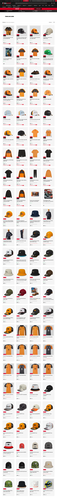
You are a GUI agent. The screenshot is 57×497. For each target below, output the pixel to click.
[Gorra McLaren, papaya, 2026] (48, 92)
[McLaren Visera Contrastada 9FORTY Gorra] (35, 407)
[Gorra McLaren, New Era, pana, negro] (22, 465)
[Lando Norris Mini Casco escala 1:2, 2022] (48, 484)
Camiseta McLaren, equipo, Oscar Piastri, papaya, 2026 (21, 99)
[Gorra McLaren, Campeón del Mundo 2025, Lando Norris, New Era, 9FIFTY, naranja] (8, 214)
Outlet (3, 5)
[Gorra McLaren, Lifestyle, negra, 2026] (22, 133)
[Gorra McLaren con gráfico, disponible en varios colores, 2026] (22, 113)
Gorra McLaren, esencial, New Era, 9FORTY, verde (8, 299)
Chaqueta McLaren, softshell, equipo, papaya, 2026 (8, 160)
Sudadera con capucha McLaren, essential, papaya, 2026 (47, 180)
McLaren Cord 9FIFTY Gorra (20, 413)
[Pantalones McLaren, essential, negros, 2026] (35, 173)
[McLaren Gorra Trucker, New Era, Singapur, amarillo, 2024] (35, 465)
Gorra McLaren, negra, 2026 (47, 119)
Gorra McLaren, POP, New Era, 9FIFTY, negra (48, 260)
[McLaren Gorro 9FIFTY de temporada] (22, 388)
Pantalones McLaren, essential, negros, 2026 (34, 180)
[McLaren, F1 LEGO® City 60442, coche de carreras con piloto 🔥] (35, 292)
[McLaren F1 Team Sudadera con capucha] (22, 330)
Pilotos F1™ (24, 5)
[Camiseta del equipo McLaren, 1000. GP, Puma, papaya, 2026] (8, 31)
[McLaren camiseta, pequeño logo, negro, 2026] (8, 173)
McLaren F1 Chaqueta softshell (34, 336)
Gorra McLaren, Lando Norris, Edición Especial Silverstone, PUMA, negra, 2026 (22, 38)
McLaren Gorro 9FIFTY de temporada (22, 394)
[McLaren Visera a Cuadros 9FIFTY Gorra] (8, 407)
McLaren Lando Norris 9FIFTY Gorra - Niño (8, 433)
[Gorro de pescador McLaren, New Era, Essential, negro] (8, 465)
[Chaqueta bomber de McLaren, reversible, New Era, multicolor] (8, 234)
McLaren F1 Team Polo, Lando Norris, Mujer (8, 395)
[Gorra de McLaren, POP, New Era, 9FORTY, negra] (35, 253)
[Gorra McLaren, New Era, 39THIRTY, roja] (22, 445)
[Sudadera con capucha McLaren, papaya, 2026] (48, 133)
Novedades (14, 5)
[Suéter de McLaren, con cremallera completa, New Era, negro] (48, 214)
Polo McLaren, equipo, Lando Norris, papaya (21, 79)
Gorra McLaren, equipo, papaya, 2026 (8, 139)
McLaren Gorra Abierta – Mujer (47, 413)
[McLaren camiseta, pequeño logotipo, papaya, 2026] (35, 153)
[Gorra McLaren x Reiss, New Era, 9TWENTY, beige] (48, 31)
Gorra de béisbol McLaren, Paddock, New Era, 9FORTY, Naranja (8, 318)
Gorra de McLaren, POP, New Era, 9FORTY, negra (34, 260)
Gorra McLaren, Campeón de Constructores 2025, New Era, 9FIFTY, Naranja (22, 221)
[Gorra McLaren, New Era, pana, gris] (48, 445)
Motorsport (35, 5)
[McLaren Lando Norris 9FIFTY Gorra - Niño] (8, 426)
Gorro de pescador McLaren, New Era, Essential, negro (8, 472)
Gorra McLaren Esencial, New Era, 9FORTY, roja (21, 299)
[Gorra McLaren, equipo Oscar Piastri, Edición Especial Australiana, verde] (48, 52)
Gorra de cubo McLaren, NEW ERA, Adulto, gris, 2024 (48, 472)
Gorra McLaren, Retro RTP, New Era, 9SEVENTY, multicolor (8, 260)
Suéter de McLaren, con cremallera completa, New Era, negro (48, 221)
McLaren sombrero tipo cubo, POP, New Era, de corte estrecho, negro (21, 260)
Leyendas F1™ (30, 5)
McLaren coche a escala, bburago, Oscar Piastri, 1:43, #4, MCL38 (34, 201)
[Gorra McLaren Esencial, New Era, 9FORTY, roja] (22, 292)
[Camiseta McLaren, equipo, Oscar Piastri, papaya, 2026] (22, 92)
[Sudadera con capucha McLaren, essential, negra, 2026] (8, 194)
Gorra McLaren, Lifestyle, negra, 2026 (22, 139)
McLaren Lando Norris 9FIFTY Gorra (8, 336)
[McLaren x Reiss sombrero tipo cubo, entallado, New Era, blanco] (8, 273)
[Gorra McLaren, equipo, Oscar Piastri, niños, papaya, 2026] (35, 31)
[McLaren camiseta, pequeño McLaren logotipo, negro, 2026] (48, 153)
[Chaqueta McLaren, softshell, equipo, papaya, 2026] (8, 153)
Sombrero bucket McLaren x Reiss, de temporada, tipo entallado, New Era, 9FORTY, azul (35, 221)
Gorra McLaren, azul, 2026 (6, 119)
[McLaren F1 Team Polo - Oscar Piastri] (35, 349)
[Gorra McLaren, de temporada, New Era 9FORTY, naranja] (48, 234)
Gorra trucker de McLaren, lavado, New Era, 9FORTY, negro (34, 241)
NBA (46, 5)
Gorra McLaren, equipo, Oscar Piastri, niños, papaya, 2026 (35, 38)
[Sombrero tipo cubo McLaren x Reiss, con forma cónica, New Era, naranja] (22, 273)
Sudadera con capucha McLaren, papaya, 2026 (47, 140)
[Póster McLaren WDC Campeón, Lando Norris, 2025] (8, 52)
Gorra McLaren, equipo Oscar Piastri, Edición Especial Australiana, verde (48, 59)
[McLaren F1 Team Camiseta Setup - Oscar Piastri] (48, 349)
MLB (49, 5)
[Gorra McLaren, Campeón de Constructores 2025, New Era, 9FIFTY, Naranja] (22, 214)
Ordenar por (4, 22)
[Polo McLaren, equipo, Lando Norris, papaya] (22, 72)
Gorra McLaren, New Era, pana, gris (48, 452)
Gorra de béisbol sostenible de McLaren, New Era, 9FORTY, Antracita (48, 299)
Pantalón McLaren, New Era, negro (21, 240)
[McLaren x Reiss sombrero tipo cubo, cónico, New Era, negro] (35, 273)
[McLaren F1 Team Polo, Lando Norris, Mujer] (8, 388)
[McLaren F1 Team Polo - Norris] (8, 369)
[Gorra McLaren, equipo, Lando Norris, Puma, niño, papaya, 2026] (8, 92)
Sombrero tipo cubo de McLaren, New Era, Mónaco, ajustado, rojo (8, 452)
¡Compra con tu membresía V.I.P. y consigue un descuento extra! (42, 0)
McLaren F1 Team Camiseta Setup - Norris (21, 376)
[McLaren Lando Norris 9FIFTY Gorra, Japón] (48, 311)
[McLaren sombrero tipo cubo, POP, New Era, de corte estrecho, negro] (22, 253)
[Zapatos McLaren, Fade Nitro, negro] (35, 72)
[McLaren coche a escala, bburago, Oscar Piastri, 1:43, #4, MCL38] (35, 194)
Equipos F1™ (19, 5)
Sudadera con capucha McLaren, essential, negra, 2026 (7, 201)
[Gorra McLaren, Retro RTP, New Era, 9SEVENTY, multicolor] (8, 253)
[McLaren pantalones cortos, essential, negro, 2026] (22, 153)
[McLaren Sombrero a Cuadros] (35, 388)
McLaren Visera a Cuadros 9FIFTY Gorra (7, 414)
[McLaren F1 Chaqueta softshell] (35, 330)
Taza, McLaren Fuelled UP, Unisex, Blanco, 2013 (34, 491)
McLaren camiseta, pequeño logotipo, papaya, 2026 (35, 160)
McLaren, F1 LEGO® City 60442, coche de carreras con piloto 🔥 (35, 299)
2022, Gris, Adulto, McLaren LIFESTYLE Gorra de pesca (20, 491)
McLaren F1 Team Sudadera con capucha (21, 337)
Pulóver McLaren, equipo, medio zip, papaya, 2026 (21, 180)
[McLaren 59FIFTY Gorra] (22, 426)
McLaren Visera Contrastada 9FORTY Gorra (35, 414)
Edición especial (8, 5)
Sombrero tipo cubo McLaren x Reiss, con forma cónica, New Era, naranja (22, 280)
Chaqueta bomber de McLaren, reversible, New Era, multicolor (7, 241)
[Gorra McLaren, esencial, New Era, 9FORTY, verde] (8, 292)
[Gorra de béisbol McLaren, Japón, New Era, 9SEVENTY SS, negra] (22, 311)
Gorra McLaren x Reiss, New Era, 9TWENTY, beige (47, 38)
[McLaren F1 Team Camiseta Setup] (48, 330)
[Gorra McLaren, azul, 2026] (8, 113)
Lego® (40, 5)
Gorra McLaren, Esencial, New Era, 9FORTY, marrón (48, 280)
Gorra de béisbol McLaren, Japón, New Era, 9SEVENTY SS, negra (21, 318)
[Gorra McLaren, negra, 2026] (48, 113)
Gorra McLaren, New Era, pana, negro (22, 471)
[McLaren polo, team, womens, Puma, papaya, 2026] (22, 52)
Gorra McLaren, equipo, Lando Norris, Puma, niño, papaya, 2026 (8, 99)
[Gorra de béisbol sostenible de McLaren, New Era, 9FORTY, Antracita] (48, 292)
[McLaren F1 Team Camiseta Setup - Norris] (22, 369)
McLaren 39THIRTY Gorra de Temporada (47, 395)
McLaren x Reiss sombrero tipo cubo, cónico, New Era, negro (35, 280)
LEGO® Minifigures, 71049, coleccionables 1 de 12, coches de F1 (48, 201)
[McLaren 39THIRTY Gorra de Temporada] (48, 388)
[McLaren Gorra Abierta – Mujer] (48, 407)
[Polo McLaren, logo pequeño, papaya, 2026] (35, 133)
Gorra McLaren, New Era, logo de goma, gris (34, 452)
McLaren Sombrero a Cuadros (34, 394)
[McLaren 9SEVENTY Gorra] (35, 426)
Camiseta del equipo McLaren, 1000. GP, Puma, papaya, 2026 (8, 38)
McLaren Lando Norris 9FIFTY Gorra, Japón (48, 318)
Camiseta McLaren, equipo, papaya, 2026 (35, 99)
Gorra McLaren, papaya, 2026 (47, 99)
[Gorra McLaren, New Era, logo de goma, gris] (35, 445)
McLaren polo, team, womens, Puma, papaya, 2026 (22, 59)
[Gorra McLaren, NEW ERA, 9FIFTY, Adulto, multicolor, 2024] (8, 484)
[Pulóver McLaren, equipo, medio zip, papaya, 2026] (22, 173)
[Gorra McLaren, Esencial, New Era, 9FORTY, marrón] (48, 273)
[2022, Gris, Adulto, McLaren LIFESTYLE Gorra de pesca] (22, 484)
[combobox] (31, 3)
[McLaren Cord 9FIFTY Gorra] (22, 407)
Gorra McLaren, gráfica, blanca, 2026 (35, 119)
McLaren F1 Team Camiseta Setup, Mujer (48, 376)
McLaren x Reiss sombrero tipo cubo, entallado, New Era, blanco (8, 280)
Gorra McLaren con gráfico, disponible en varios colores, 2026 (22, 120)
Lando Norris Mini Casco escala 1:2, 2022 (48, 491)
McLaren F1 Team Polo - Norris (7, 375)
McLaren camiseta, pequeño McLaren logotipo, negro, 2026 (48, 160)
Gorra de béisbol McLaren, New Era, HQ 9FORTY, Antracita (35, 318)
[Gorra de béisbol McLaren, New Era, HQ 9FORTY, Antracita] (35, 311)
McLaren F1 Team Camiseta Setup (47, 336)
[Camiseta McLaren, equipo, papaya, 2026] (35, 92)
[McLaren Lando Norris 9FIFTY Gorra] (8, 330)
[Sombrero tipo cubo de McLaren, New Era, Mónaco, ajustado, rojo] (8, 445)
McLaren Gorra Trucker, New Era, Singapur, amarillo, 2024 (34, 472)
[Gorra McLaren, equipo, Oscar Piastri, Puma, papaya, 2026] (48, 72)
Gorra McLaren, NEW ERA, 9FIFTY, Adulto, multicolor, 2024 (7, 491)
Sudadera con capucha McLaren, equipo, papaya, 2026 (21, 201)
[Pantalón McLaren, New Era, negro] (22, 234)
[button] (54, 3)
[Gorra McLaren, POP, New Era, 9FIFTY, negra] (48, 253)
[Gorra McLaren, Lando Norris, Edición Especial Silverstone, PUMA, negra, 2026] (22, 31)
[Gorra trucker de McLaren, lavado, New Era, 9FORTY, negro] (35, 234)
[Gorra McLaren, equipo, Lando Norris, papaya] (8, 72)
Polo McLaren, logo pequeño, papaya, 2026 (35, 140)
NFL (43, 5)
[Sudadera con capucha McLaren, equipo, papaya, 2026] (22, 194)
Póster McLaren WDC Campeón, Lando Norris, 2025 (7, 59)
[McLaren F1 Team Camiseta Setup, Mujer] (48, 369)
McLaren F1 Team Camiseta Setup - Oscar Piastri (48, 356)
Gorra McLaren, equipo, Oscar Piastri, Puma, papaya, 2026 (48, 79)
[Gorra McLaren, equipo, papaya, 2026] (8, 133)
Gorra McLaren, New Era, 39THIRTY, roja (21, 452)
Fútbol (52, 5)
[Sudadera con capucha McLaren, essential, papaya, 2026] (48, 173)
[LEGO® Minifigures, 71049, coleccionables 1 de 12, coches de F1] (48, 194)
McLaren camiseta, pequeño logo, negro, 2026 (7, 180)
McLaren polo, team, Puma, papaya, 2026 (34, 59)
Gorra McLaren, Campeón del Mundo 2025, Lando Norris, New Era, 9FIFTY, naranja (8, 221)
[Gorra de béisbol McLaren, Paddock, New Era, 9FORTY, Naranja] (8, 311)
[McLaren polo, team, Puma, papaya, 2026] (35, 52)
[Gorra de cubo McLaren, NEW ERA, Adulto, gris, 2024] (48, 465)
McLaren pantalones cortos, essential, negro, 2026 (22, 160)
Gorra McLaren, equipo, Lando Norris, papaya (8, 79)
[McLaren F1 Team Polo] (22, 349)
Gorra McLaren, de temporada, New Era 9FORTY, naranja (48, 241)
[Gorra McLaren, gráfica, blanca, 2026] (35, 113)
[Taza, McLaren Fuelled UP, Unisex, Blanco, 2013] (35, 484)
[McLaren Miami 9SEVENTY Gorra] (48, 426)
